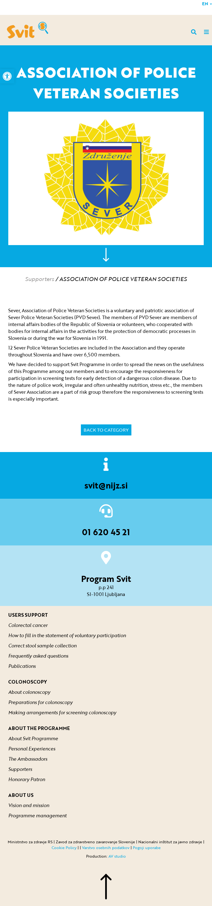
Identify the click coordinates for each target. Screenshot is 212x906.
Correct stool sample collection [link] (42, 645)
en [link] (205, 3)
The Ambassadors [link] (27, 758)
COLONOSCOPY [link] (27, 681)
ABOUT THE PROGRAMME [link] (39, 728)
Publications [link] (22, 666)
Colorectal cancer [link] (27, 625)
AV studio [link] (117, 856)
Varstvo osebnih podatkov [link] (105, 847)
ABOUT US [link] (20, 795)
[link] (7, 76)
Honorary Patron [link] (26, 779)
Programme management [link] (37, 815)
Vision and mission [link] (28, 805)
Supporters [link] (39, 279)
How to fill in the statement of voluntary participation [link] (67, 635)
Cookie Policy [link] (64, 847)
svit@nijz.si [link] (106, 485)
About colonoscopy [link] (29, 692)
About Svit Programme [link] (33, 738)
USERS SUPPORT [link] (28, 614)
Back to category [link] (106, 430)
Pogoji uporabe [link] (147, 847)
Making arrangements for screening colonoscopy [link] (62, 712)
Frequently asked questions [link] (38, 655)
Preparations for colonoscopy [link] (40, 702)
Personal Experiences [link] (31, 748)
